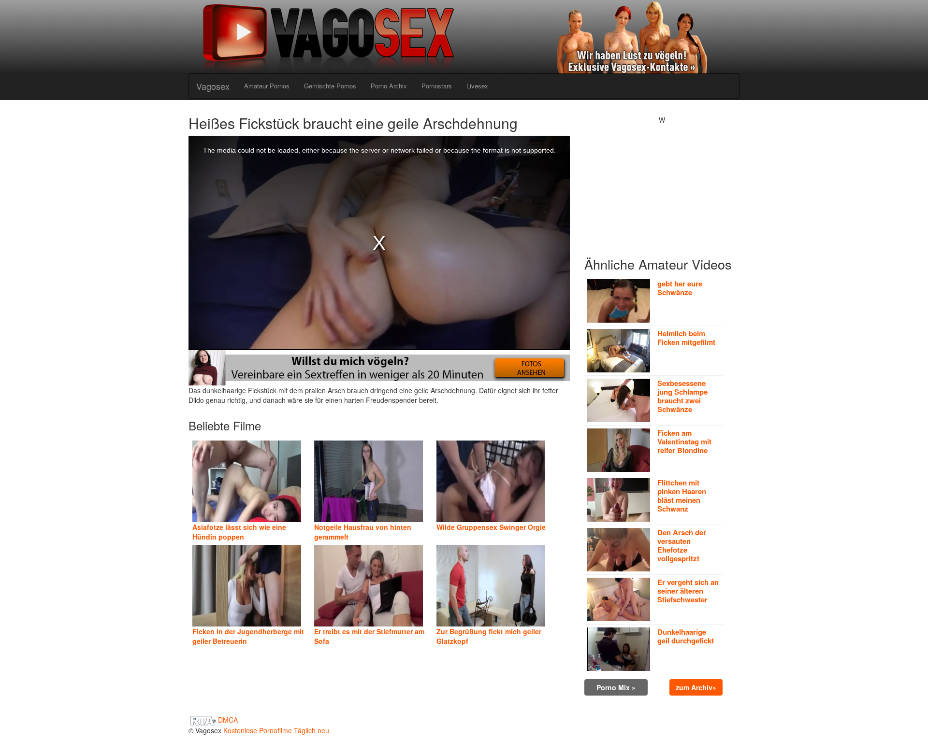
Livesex (477, 85)
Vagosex (213, 86)
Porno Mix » (616, 687)
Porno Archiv (389, 85)
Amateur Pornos (267, 85)
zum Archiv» (696, 687)
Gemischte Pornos (330, 85)
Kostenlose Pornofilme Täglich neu (276, 730)
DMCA (228, 720)
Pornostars (436, 85)
